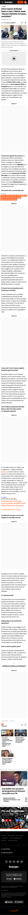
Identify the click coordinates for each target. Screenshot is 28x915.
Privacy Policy (19, 835)
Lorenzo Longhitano (10, 22)
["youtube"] (10, 820)
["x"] (13, 820)
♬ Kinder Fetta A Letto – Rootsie (11, 509)
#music (13, 505)
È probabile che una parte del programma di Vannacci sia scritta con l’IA (13, 791)
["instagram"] (6, 820)
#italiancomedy (5, 505)
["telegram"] (20, 820)
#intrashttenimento (7, 501)
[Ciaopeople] (14, 911)
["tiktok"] (3, 820)
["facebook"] (17, 820)
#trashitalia (16, 503)
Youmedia (3, 835)
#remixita (23, 503)
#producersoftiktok (7, 503)
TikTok (4, 6)
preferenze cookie (12, 840)
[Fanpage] (14, 867)
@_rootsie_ (4, 497)
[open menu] (2, 2)
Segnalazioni (11, 835)
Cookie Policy (4, 838)
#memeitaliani (17, 501)
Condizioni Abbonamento (16, 838)
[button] (25, 22)
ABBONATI (20, 2)
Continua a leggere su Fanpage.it (14, 666)
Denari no (4, 472)
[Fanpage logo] (9, 2)
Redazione (3, 840)
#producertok (19, 505)
